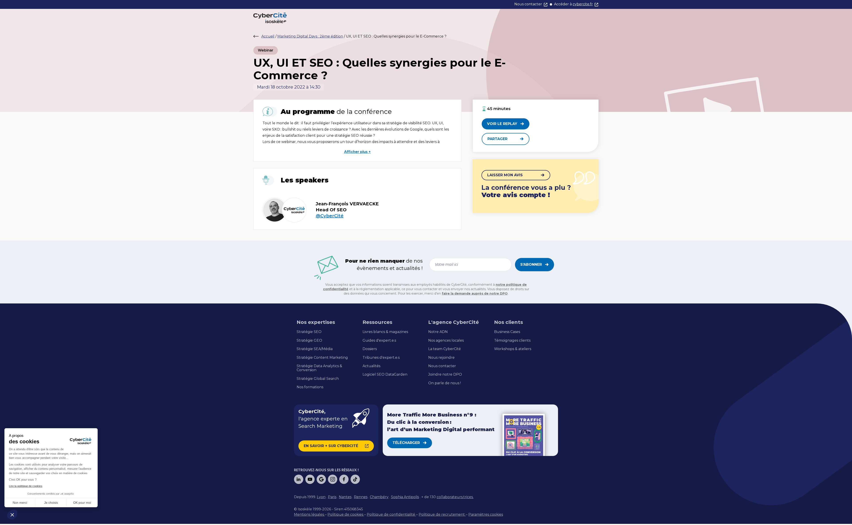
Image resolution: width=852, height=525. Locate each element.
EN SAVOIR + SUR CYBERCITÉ (331, 446)
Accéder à (573, 4)
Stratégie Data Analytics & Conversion (319, 368)
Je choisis (51, 502)
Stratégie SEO (309, 332)
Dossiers (370, 349)
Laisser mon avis (505, 175)
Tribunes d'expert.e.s (381, 358)
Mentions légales (309, 514)
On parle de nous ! (444, 383)
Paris (332, 497)
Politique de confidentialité (391, 514)
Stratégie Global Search (318, 379)
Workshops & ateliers (512, 349)
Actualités (371, 366)
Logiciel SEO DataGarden (385, 374)
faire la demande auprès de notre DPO (475, 293)
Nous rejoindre (441, 358)
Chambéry (379, 497)
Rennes (360, 497)
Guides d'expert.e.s (379, 341)
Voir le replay (502, 124)
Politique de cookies (345, 514)
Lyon (321, 497)
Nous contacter (528, 4)
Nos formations (310, 387)
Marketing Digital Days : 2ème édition (310, 36)
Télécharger (406, 443)
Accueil (267, 36)
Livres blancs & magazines (385, 332)
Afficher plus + (357, 152)
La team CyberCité (444, 349)
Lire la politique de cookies (25, 486)
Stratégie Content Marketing (322, 358)
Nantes (345, 497)
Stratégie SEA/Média (315, 349)
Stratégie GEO (309, 341)
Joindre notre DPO (445, 374)
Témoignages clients (512, 341)
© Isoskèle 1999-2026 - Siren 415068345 (328, 509)
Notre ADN (438, 332)
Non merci (20, 502)
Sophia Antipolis (405, 497)
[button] (12, 514)
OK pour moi (82, 502)
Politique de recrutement (442, 514)
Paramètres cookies (485, 514)
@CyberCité (329, 215)
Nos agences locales (446, 341)
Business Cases (507, 332)
